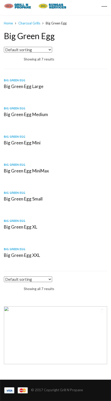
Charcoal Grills (29, 23)
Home (8, 23)
